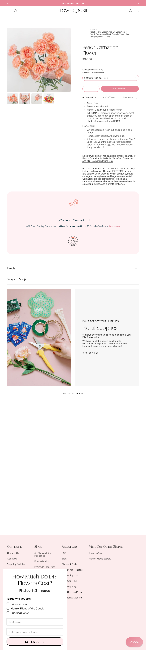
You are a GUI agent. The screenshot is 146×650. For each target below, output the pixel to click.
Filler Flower (115, 109)
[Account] (130, 10)
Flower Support (70, 575)
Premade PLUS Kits (44, 567)
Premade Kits (41, 561)
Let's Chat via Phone (72, 592)
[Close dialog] (63, 572)
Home (92, 29)
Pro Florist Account (72, 597)
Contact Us (13, 553)
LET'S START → (35, 641)
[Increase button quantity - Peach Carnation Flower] (96, 89)
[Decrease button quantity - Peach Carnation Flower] (85, 89)
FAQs (11, 268)
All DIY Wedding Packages (42, 554)
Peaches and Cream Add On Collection (107, 32)
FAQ (64, 553)
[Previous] (8, 3)
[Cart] (137, 10)
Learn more (114, 226)
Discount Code (69, 564)
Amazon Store (96, 553)
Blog (64, 558)
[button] (15, 10)
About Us (12, 558)
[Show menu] (8, 10)
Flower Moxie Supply (100, 558)
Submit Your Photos (72, 569)
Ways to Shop (16, 279)
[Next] (138, 3)
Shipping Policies (16, 564)
